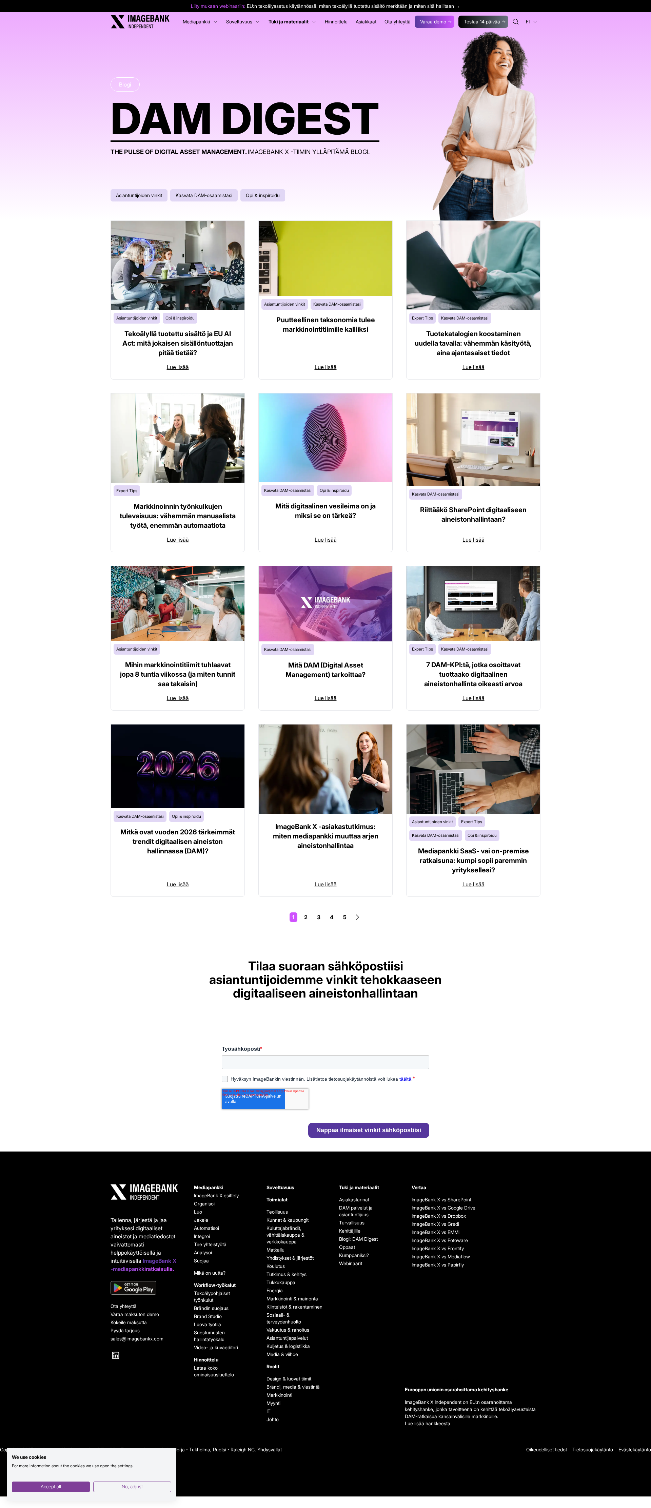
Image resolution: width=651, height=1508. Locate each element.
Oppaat (347, 1247)
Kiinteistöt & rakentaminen (294, 1307)
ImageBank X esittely (216, 1195)
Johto (273, 1419)
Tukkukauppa (281, 1282)
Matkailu (275, 1250)
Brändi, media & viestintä (293, 1387)
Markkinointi (279, 1395)
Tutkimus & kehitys (287, 1274)
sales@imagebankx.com (137, 1338)
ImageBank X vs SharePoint (440, 1199)
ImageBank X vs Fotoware (440, 1240)
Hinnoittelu (206, 1359)
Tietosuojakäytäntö (592, 1449)
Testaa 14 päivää (482, 21)
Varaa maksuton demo (135, 1314)
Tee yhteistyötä (210, 1244)
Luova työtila (207, 1324)
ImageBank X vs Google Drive (440, 1208)
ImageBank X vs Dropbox (439, 1216)
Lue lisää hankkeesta (427, 1423)
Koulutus (276, 1266)
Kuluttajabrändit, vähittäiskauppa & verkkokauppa (285, 1234)
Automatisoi (206, 1228)
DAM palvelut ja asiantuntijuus (356, 1211)
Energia (275, 1290)
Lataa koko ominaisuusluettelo (214, 1371)
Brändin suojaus (211, 1308)
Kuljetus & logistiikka (288, 1346)
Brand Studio (208, 1316)
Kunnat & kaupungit (288, 1220)
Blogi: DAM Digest (358, 1239)
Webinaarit (350, 1263)
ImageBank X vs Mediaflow (440, 1256)
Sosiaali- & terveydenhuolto (284, 1318)
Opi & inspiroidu (263, 195)
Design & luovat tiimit (289, 1378)
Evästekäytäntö (634, 1449)
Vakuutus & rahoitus (288, 1330)
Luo (198, 1212)
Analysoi (203, 1252)
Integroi (202, 1236)
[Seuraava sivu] (357, 917)
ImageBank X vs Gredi (435, 1224)
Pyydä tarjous (125, 1330)
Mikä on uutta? (209, 1273)
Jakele (201, 1220)
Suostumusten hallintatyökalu (209, 1336)
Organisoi (204, 1203)
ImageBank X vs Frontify (438, 1248)
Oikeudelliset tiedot (546, 1449)
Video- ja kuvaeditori (216, 1347)
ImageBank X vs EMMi (435, 1232)
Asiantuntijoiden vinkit (139, 195)
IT (269, 1411)
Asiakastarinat (354, 1199)
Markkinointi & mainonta (292, 1298)
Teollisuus (277, 1212)
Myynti (273, 1403)
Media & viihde (282, 1354)
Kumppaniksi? (354, 1255)
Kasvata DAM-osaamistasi (204, 195)
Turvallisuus (351, 1222)
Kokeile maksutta (129, 1322)
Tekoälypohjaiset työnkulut (212, 1296)
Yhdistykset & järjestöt (290, 1258)
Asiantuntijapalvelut (287, 1338)
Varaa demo (433, 21)
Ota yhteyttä (124, 1306)
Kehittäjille (349, 1231)
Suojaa (201, 1260)
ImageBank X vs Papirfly (438, 1265)
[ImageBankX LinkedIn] (116, 1355)
